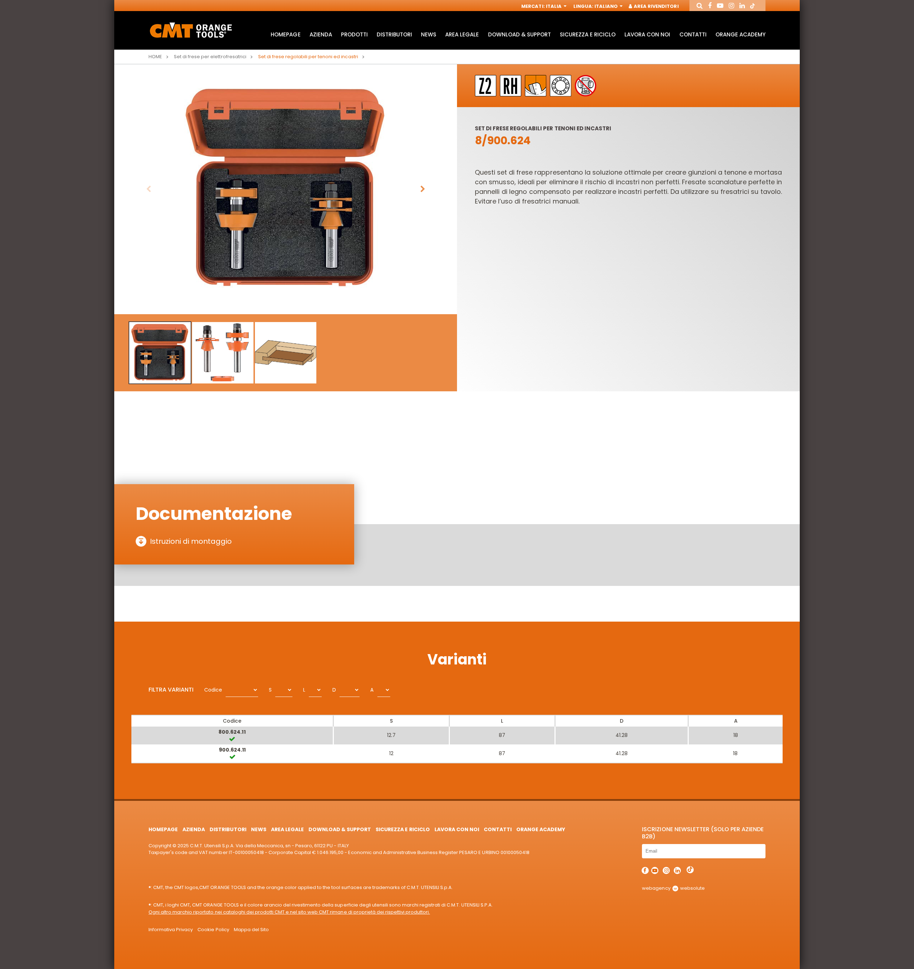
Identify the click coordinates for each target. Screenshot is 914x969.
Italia (554, 6)
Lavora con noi (647, 34)
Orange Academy (740, 34)
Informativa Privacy (171, 929)
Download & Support (519, 34)
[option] (285, 189)
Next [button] (422, 189)
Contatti (693, 34)
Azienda (321, 34)
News (428, 34)
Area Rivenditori (655, 6)
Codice (213, 689)
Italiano (606, 6)
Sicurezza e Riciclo (588, 34)
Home (155, 56)
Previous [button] (148, 189)
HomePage (285, 34)
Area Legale (462, 34)
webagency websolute (673, 888)
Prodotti (354, 34)
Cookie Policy (213, 929)
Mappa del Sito (251, 929)
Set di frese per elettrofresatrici (210, 56)
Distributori (394, 34)
